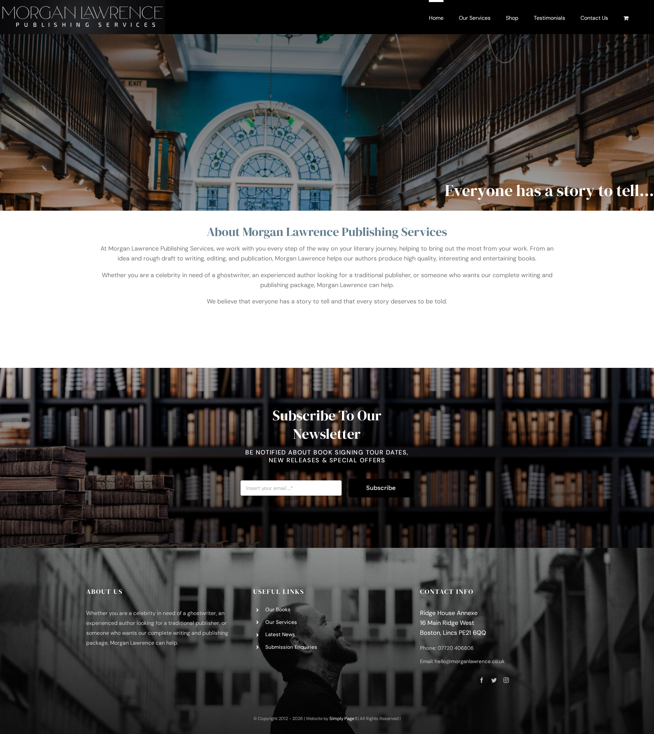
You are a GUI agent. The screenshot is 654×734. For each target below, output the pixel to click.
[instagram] (506, 680)
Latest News (280, 634)
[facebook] (481, 680)
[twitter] (494, 680)
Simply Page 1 (343, 718)
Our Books (278, 609)
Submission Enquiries (291, 647)
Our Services (281, 622)
